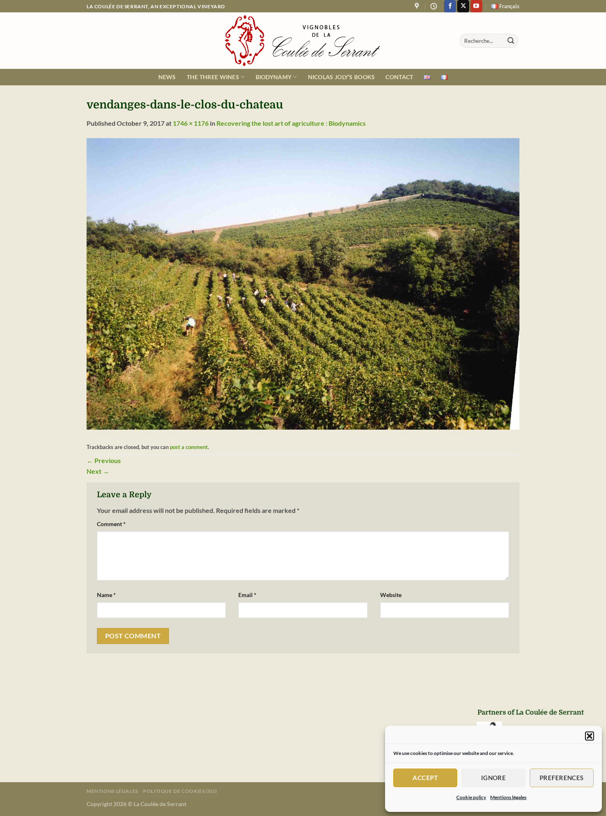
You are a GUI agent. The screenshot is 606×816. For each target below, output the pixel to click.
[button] (589, 736)
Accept (425, 777)
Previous (104, 460)
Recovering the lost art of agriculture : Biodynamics (291, 123)
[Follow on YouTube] (476, 6)
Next (98, 471)
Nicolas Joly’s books (341, 76)
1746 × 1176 (191, 123)
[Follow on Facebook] (450, 6)
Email (247, 594)
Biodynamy (274, 76)
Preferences (562, 777)
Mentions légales (508, 797)
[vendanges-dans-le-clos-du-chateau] (303, 283)
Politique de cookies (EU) (180, 791)
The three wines (213, 76)
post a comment (189, 447)
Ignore (493, 777)
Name (106, 594)
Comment (111, 523)
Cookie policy (471, 797)
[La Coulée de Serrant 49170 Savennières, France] (418, 6)
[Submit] (511, 41)
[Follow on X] (463, 6)
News (167, 76)
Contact (399, 76)
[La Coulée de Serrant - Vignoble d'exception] (303, 40)
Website (391, 594)
